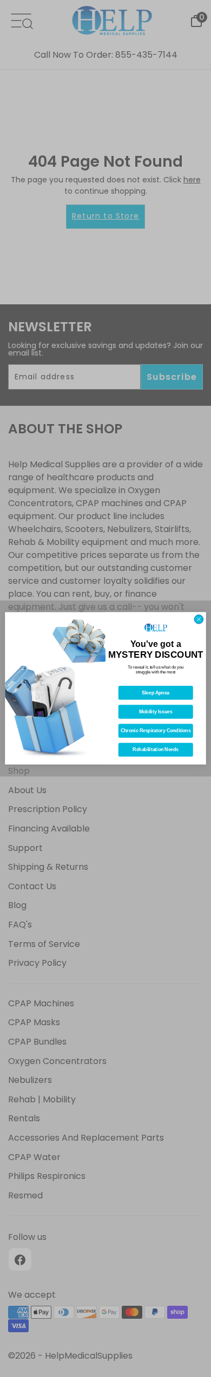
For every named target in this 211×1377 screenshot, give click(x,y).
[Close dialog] (198, 619)
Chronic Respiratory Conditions (155, 731)
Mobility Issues (155, 712)
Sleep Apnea (155, 693)
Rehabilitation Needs (156, 750)
